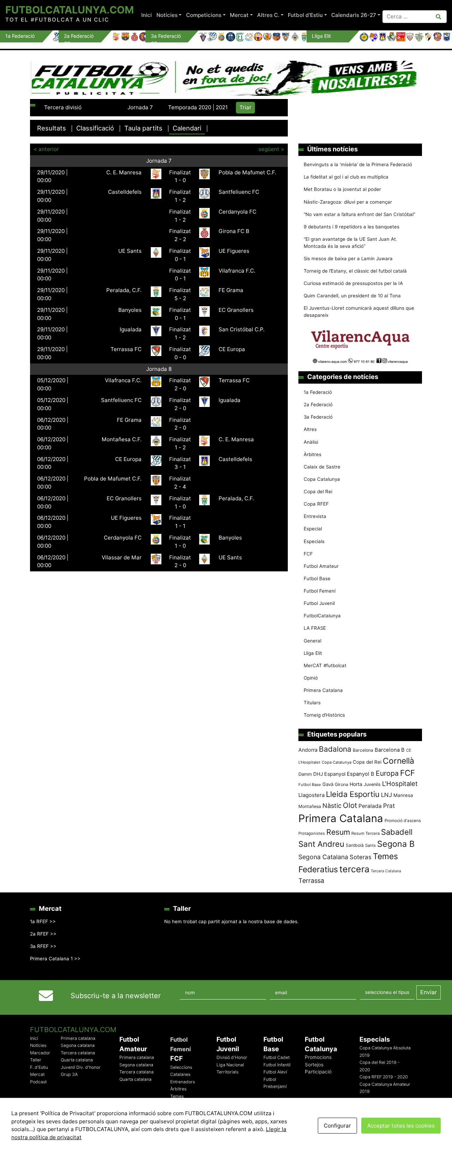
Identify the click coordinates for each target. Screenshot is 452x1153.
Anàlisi (311, 442)
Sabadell (396, 832)
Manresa (403, 795)
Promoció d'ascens (403, 820)
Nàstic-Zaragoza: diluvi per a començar (348, 202)
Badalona (335, 749)
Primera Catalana (323, 690)
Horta (356, 784)
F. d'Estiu (39, 1067)
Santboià (355, 845)
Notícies (167, 15)
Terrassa (311, 880)
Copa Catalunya (322, 479)
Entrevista (315, 516)
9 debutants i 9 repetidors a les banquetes (351, 226)
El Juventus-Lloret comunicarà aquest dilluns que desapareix (359, 311)
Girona (341, 784)
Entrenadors (182, 1081)
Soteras (360, 857)
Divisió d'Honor (231, 1057)
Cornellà (398, 761)
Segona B (396, 844)
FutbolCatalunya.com (69, 10)
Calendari (187, 128)
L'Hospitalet (400, 783)
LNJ (386, 794)
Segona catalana (78, 1045)
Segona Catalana (323, 857)
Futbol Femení (319, 591)
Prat (389, 805)
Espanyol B (360, 774)
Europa (387, 773)
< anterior (46, 149)
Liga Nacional (230, 1064)
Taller (35, 1059)
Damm (305, 774)
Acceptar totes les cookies (401, 1125)
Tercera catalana (78, 1052)
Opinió (311, 678)
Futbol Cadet (276, 1057)
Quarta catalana (77, 1059)
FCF (308, 554)
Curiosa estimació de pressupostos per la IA (353, 283)
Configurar (337, 1125)
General (312, 641)
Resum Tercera (365, 833)
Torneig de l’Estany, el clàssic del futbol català (355, 271)
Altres (310, 429)
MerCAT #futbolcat (325, 665)
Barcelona (363, 750)
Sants (370, 845)
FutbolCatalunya (322, 615)
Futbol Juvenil (319, 603)
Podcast (38, 1081)
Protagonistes (311, 833)
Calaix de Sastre (322, 467)
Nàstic (331, 805)
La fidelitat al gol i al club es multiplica (346, 177)
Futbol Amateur (321, 566)
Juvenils (372, 784)
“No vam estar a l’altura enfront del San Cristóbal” (359, 214)
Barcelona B (390, 750)
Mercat (239, 15)
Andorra (307, 750)
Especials (314, 541)
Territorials (227, 1072)
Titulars (312, 702)
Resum (338, 832)
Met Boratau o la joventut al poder (342, 189)
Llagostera (311, 795)
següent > (271, 149)
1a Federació (318, 392)
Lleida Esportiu (353, 794)
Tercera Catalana (386, 871)
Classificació (95, 128)
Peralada (370, 806)
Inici (146, 15)
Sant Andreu (321, 844)
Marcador (40, 1052)
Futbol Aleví (275, 1072)
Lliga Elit (313, 653)
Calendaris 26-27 (353, 15)
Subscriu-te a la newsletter (116, 995)
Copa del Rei (318, 491)
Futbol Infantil (277, 1064)
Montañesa (309, 806)
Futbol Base (317, 578)
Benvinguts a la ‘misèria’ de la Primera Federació (358, 164)
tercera (354, 869)
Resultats (51, 128)
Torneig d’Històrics (324, 715)
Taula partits (143, 128)
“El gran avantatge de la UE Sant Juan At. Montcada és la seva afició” (350, 242)
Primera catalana (78, 1038)
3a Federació (318, 417)
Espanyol (334, 774)
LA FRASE (315, 628)
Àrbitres (312, 454)
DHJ (318, 774)
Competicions (203, 15)
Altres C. (268, 15)
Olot (350, 805)
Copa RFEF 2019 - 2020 (383, 1076)
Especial (313, 528)
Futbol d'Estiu (305, 15)
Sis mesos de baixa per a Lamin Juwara (348, 258)
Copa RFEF (316, 504)
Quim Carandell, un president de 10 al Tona (352, 295)
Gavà (327, 784)
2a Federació (318, 404)
